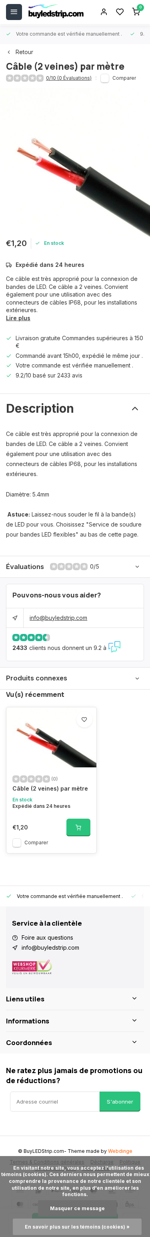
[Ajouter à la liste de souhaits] (84, 719)
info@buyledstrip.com (58, 617)
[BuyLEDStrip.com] (56, 12)
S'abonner (120, 1101)
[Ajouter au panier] (78, 827)
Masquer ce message (77, 1208)
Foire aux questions (47, 937)
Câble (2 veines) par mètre (50, 788)
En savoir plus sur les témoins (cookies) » (77, 1227)
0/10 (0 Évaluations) (69, 78)
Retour (24, 51)
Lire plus (18, 318)
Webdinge (120, 1151)
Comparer (124, 78)
